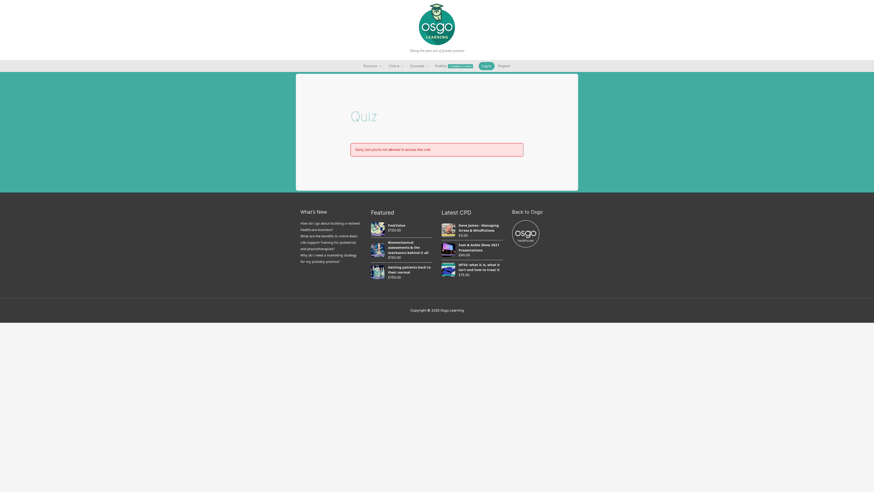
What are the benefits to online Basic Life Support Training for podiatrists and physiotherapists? (329, 242)
